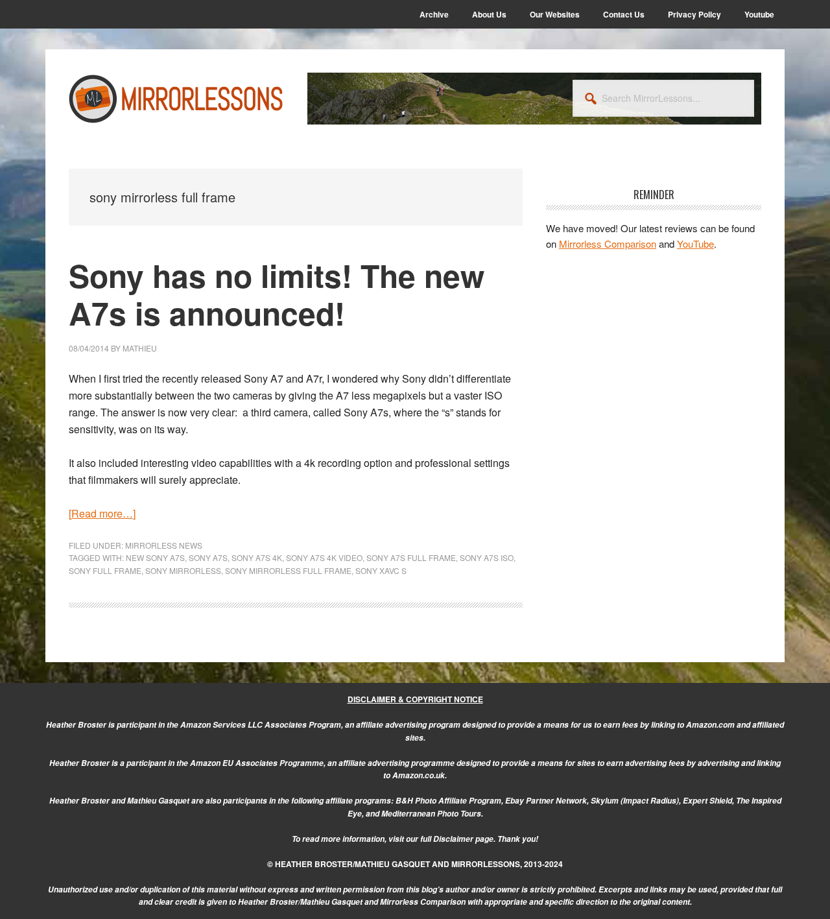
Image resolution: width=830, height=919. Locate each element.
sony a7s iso (487, 557)
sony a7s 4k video (324, 557)
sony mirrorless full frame (288, 570)
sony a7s (208, 557)
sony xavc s (381, 570)
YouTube (695, 243)
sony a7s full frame (411, 557)
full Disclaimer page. (457, 838)
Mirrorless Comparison (607, 243)
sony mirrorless (183, 570)
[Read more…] (102, 513)
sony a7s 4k (256, 557)
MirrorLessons (176, 99)
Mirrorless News (163, 545)
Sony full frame (105, 570)
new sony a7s (155, 557)
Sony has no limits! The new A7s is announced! (276, 294)
